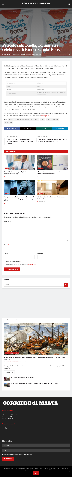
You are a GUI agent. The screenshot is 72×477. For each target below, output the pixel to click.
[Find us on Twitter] (6, 428)
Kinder (42, 119)
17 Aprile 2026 (8, 203)
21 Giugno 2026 (24, 362)
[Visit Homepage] (36, 4)
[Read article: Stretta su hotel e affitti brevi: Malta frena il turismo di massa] (52, 187)
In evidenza (34, 119)
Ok (36, 473)
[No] (70, 471)
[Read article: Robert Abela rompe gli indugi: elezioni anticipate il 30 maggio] (19, 162)
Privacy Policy (32, 265)
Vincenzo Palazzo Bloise (11, 362)
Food (40, 168)
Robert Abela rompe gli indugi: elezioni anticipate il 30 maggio (16, 173)
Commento (8, 221)
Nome (6, 245)
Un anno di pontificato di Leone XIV (22, 377)
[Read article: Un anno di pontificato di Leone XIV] (7, 379)
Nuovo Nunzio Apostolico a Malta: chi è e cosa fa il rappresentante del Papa (35, 383)
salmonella (8, 122)
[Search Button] (69, 4)
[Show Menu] (3, 4)
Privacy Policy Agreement (12, 262)
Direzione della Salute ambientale (19, 119)
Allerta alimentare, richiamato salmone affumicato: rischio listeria (50, 173)
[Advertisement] (36, 303)
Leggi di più (10, 372)
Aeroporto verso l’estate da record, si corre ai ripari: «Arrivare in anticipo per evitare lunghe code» (19, 198)
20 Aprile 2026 (41, 176)
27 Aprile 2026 (8, 176)
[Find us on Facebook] (2, 428)
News (23, 55)
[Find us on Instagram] (9, 428)
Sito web (40, 253)
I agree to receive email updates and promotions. (17, 455)
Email (6, 253)
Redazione (7, 55)
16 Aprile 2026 (41, 201)
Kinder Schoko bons (52, 119)
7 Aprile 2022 (16, 55)
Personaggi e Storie (12, 353)
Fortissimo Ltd (7, 411)
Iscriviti (9, 459)
